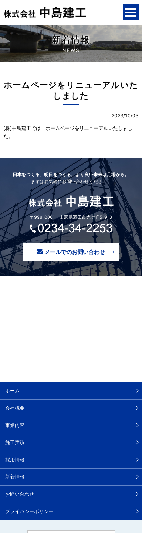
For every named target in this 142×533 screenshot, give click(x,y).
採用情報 (14, 459)
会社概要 (14, 408)
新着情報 (14, 477)
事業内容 (14, 425)
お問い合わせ (19, 494)
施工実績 (14, 442)
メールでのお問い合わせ (74, 251)
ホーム (12, 390)
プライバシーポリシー (29, 511)
